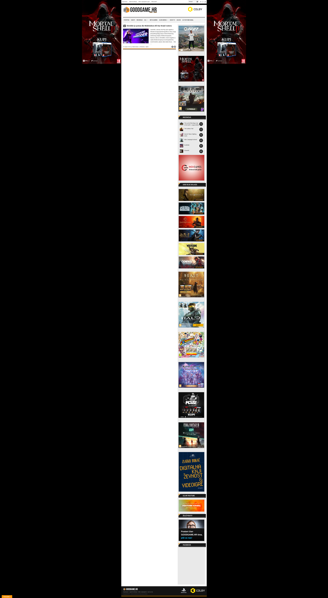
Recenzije (140, 20)
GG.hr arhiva (163, 20)
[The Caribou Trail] (181, 129)
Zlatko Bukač (135, 46)
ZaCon (179, 20)
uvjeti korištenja (133, 591)
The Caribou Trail (188, 128)
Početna (126, 20)
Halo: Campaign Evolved (190, 139)
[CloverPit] (181, 151)
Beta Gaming (153, 20)
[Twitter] (200, 2)
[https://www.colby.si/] (185, 11)
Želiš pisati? (154, 1)
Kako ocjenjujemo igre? (144, 1)
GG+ (145, 20)
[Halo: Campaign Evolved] (181, 140)
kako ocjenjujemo (142, 591)
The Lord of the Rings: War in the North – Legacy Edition (191, 124)
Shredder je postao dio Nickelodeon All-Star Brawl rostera (149, 26)
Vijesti (133, 20)
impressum (125, 591)
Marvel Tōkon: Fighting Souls (190, 135)
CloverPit (186, 150)
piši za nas (150, 591)
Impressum (124, 1)
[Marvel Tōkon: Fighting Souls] (181, 134)
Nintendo (142, 46)
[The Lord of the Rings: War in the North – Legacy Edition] (181, 124)
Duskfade (186, 145)
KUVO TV (172, 20)
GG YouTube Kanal (187, 20)
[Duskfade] (181, 145)
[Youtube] (205, 2)
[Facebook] (203, 2)
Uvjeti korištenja (133, 1)
